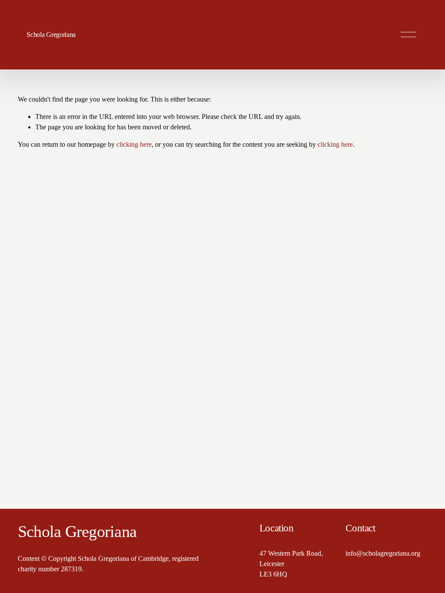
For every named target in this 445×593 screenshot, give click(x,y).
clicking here (134, 144)
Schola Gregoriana (51, 34)
